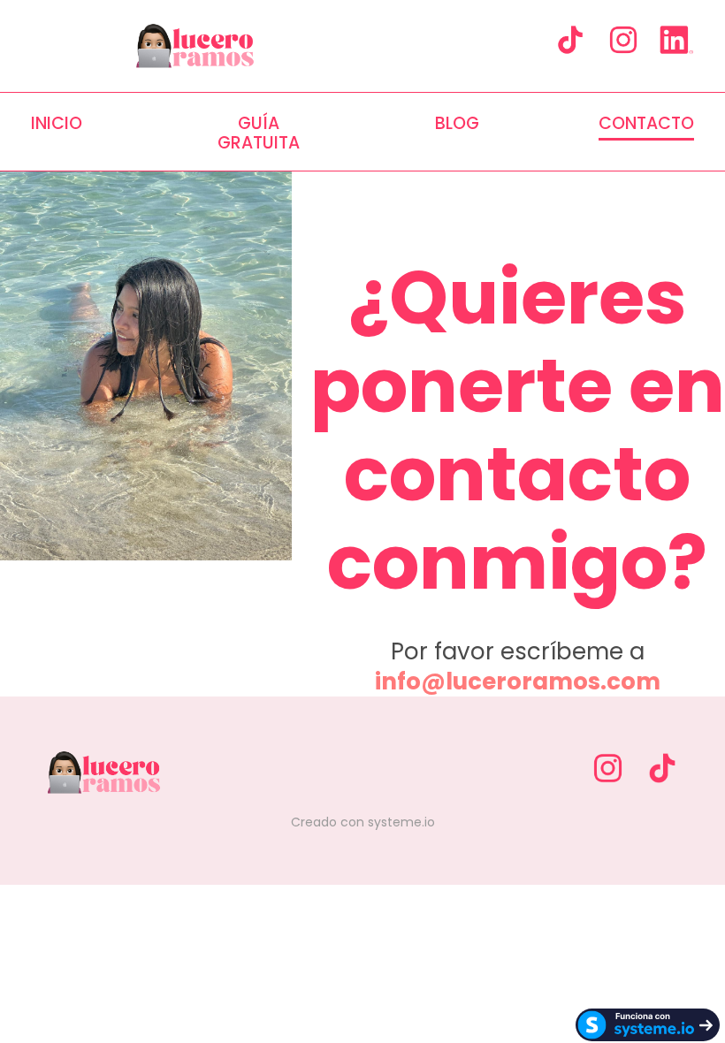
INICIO (56, 124)
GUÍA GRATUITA (259, 133)
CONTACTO (646, 124)
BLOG (457, 124)
